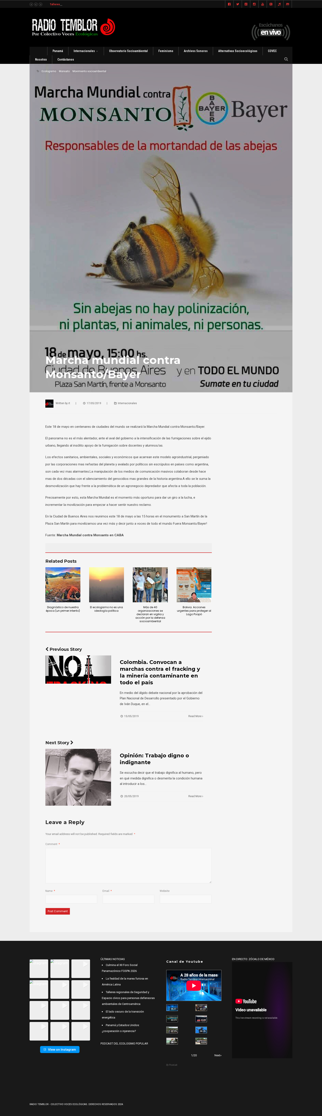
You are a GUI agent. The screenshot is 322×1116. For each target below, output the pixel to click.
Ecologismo (49, 71)
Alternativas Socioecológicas (237, 51)
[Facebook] (229, 4)
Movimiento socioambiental (89, 71)
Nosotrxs (41, 59)
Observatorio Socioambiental (128, 51)
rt (69, 403)
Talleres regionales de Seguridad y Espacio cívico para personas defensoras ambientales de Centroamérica (128, 998)
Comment (52, 844)
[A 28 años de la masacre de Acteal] (172, 1007)
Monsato (64, 71)
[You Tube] (262, 4)
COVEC (272, 51)
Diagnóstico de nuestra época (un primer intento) (63, 609)
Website (165, 890)
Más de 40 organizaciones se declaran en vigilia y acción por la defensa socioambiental (150, 614)
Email (107, 890)
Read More (195, 716)
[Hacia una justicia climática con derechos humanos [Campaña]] (201, 1018)
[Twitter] (237, 4)
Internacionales (84, 51)
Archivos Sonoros (196, 51)
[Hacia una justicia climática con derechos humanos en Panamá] (172, 1030)
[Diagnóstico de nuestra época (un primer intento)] (62, 584)
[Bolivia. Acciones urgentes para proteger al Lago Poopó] (194, 584)
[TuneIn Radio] (279, 4)
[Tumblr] (271, 4)
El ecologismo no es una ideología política (106, 609)
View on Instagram (62, 1049)
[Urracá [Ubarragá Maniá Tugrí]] (201, 1030)
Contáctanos (65, 59)
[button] (39, 968)
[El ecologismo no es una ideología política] (106, 584)
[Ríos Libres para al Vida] (172, 1018)
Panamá (58, 51)
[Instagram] (254, 4)
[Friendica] (246, 4)
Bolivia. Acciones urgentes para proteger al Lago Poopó (194, 610)
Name (50, 890)
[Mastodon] (287, 4)
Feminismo (165, 51)
